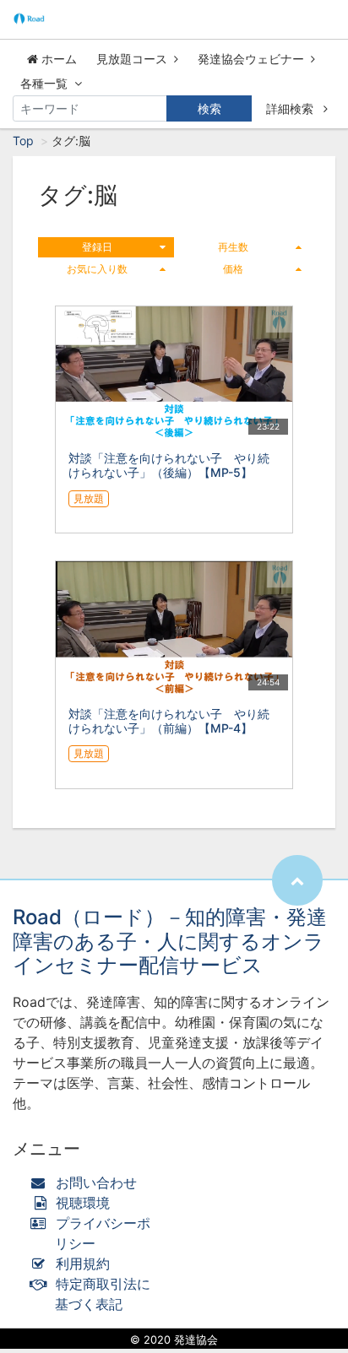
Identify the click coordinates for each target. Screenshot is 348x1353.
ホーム (57, 58)
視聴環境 (81, 1202)
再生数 (233, 247)
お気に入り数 (97, 268)
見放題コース (131, 58)
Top (23, 140)
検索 (209, 108)
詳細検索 (291, 108)
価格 (233, 268)
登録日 (97, 247)
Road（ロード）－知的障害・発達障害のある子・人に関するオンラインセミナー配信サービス (170, 941)
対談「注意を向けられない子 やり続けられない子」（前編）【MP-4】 (168, 720)
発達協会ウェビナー (251, 58)
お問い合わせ (96, 1182)
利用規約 (83, 1263)
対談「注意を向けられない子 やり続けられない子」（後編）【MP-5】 (168, 465)
